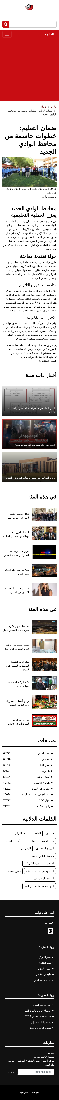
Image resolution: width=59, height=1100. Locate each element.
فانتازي (46, 771)
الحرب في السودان (40, 788)
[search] (5, 24)
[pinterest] (50, 931)
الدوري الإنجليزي (45, 848)
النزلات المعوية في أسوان (40, 878)
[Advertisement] (29, 69)
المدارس (26, 848)
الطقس (46, 759)
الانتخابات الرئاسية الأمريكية (39, 863)
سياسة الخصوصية (29, 1092)
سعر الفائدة (44, 765)
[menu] (7, 34)
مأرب (53, 106)
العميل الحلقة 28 (48, 361)
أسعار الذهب (43, 776)
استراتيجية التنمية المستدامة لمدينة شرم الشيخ (17, 665)
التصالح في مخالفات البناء (36, 794)
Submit (11, 1072)
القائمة (49, 34)
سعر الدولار (44, 753)
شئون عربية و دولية (40, 1027)
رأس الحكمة (43, 806)
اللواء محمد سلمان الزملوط (39, 886)
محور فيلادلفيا (13, 871)
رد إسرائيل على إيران (40, 1022)
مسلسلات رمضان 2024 (38, 1016)
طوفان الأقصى (42, 782)
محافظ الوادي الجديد (43, 856)
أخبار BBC (44, 800)
